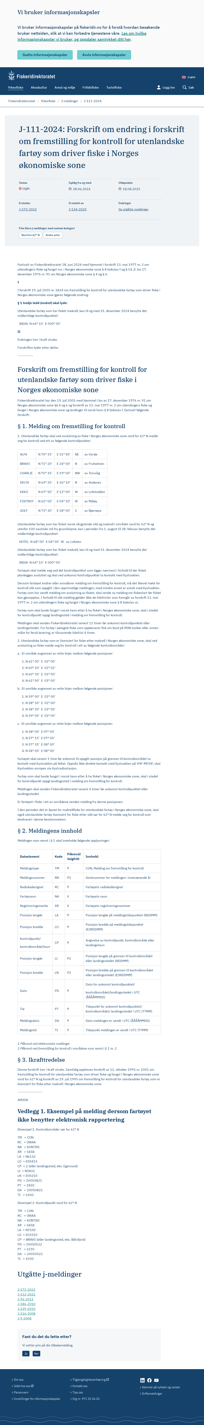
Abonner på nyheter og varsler (161, 1387)
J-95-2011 (25, 1299)
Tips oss (78, 1392)
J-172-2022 (28, 209)
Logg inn (169, 87)
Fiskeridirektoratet (21, 101)
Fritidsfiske (90, 87)
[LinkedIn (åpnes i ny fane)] (142, 1382)
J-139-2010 (26, 1309)
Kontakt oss (80, 1386)
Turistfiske (114, 87)
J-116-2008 (26, 1313)
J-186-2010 (26, 1304)
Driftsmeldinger (152, 1393)
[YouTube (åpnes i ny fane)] (156, 1382)
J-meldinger (69, 101)
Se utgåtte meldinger (134, 209)
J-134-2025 (78, 209)
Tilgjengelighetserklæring (89, 1380)
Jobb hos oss (22, 1386)
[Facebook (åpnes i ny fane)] (149, 1382)
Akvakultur (39, 87)
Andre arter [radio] (53, 235)
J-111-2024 (93, 101)
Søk (191, 87)
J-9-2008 (24, 1318)
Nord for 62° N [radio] (31, 235)
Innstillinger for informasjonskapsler (37, 1399)
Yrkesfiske (15, 87)
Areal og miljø (65, 87)
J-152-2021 (26, 1294)
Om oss (19, 1380)
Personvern (21, 1392)
